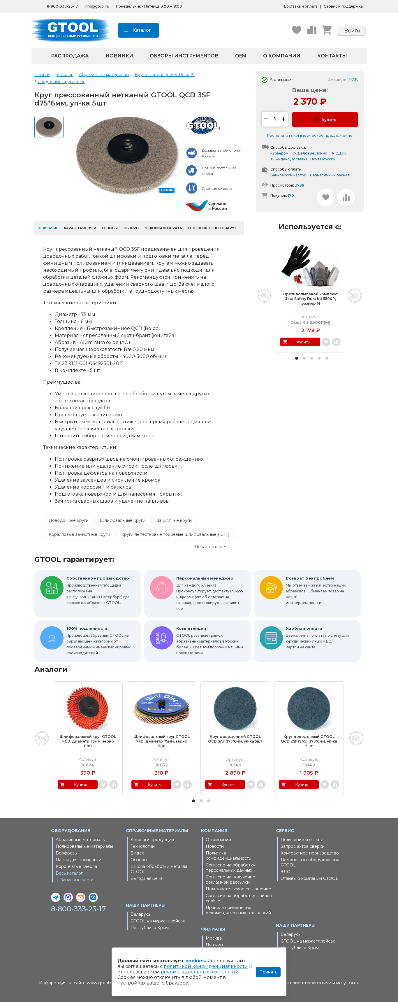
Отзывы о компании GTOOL (309, 878)
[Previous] (265, 296)
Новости (215, 846)
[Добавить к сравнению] (346, 197)
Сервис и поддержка (343, 6)
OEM (240, 56)
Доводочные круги (69, 520)
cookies (195, 961)
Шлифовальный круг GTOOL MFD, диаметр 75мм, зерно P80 (161, 741)
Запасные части (77, 879)
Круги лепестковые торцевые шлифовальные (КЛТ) (175, 534)
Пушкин (214, 944)
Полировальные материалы (84, 846)
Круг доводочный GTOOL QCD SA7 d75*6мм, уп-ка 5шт (235, 738)
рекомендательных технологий (200, 972)
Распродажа (70, 56)
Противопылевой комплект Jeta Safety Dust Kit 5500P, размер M (310, 299)
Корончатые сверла (76, 866)
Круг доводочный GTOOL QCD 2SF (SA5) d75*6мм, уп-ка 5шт (309, 741)
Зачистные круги (174, 520)
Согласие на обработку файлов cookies (239, 898)
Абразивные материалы (80, 839)
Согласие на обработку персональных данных (230, 867)
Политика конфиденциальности (228, 855)
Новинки (119, 56)
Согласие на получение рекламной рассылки (230, 879)
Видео (138, 853)
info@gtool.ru (96, 6)
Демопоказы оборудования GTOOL (310, 862)
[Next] (355, 296)
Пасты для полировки (78, 859)
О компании (281, 56)
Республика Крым (150, 927)
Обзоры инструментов (184, 56)
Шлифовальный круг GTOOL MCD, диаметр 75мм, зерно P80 (88, 741)
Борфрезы (67, 853)
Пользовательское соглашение (238, 889)
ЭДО (285, 871)
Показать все (208, 546)
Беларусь (140, 914)
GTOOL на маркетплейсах (158, 921)
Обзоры (139, 859)
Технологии (143, 846)
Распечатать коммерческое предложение (310, 135)
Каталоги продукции (152, 839)
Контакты (332, 56)
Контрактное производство (310, 853)
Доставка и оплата (300, 6)
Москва (214, 938)
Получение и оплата (302, 839)
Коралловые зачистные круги (79, 534)
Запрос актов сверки (303, 846)
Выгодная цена (147, 878)
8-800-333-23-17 (62, 6)
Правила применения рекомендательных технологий (238, 910)
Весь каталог (69, 873)
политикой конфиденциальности (206, 966)
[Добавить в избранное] (325, 197)
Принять (268, 972)
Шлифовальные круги (122, 520)
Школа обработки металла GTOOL (159, 869)
